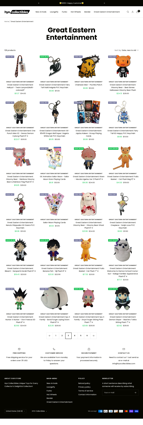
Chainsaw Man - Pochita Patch (88, 85)
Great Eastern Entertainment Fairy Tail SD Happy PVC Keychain (122, 132)
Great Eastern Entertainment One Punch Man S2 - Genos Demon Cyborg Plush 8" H (20, 133)
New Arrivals (41, 11)
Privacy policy (84, 387)
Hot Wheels (76, 11)
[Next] (93, 336)
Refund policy (84, 383)
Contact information (87, 394)
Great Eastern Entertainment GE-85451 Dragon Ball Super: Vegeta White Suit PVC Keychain (54, 133)
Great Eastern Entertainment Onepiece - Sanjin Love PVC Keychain (123, 225)
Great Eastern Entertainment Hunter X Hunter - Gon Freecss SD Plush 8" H (20, 320)
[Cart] (137, 12)
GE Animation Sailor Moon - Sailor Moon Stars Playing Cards (54, 177)
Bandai (87, 11)
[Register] (135, 392)
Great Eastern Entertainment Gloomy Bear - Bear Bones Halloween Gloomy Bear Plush (123, 87)
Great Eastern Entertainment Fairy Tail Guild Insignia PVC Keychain (54, 86)
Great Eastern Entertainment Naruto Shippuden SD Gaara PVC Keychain (20, 225)
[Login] (133, 12)
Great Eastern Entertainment (107, 11)
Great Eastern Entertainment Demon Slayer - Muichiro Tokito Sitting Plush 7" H (123, 320)
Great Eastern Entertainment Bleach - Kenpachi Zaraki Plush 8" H (20, 269)
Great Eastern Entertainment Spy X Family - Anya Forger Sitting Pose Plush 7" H (88, 320)
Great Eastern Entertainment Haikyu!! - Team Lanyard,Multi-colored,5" (20, 87)
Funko (64, 11)
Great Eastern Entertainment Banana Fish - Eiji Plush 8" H (54, 269)
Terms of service (85, 390)
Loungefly (54, 11)
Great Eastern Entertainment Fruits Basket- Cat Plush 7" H (88, 269)
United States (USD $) (14, 411)
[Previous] (49, 336)
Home (6, 21)
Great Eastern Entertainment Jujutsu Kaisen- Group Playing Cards (89, 133)
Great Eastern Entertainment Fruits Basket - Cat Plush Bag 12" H (122, 177)
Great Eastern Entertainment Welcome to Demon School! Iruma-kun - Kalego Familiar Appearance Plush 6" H (122, 272)
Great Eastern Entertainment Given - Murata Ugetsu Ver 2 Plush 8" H (88, 177)
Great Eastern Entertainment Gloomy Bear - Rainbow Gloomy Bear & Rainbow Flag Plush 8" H (20, 179)
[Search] (128, 12)
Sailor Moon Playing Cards (54, 222)
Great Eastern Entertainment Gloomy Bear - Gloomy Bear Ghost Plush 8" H (88, 225)
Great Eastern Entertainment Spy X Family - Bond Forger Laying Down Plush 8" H (54, 320)
